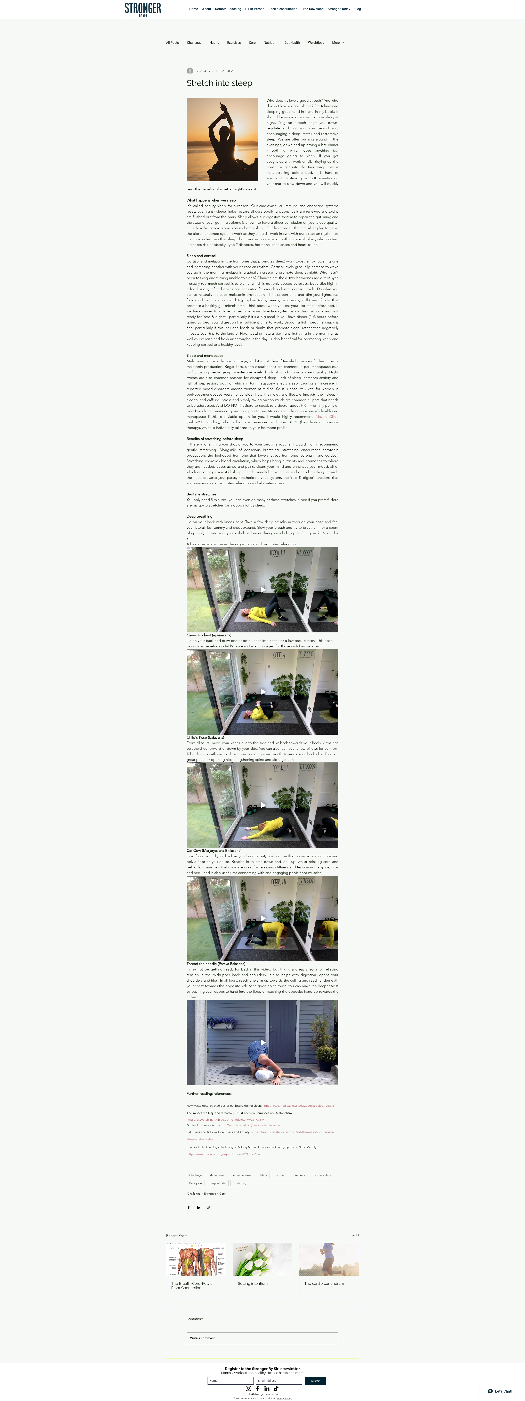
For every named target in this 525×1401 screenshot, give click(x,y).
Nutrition (270, 43)
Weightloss (316, 43)
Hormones (298, 1175)
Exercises (234, 43)
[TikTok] (276, 1388)
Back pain (195, 1183)
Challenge (194, 43)
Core (252, 43)
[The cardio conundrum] (329, 1259)
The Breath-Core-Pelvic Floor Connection (191, 1285)
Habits (214, 43)
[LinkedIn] (266, 1388)
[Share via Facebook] (189, 1208)
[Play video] (262, 589)
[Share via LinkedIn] (199, 1208)
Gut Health (292, 43)
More (336, 43)
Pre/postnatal (217, 1183)
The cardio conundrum (324, 1283)
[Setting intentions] (262, 1259)
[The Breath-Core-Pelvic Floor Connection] (196, 1259)
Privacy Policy (284, 1398)
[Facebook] (257, 1388)
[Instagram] (248, 1388)
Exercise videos (321, 1175)
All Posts (172, 43)
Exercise (279, 1175)
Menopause (217, 1175)
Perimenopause (242, 1175)
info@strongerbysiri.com (262, 1394)
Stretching (240, 1183)
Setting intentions (253, 1283)
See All (354, 1235)
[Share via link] (209, 1208)
